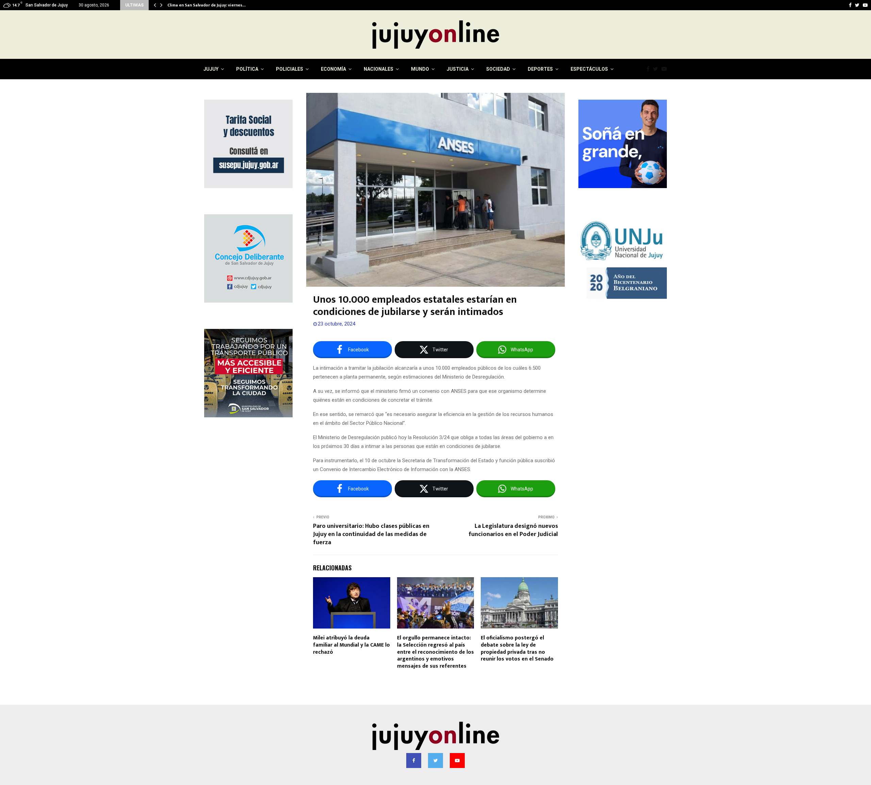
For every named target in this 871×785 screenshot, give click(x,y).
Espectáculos (589, 69)
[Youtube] (665, 69)
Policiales (289, 69)
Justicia (458, 69)
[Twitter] (657, 69)
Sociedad (498, 69)
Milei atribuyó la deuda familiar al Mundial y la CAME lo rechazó (351, 645)
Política (247, 69)
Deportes (540, 69)
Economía (333, 69)
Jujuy (210, 69)
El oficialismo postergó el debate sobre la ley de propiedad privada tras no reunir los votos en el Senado (517, 648)
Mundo (420, 69)
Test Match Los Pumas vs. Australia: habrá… (209, 5)
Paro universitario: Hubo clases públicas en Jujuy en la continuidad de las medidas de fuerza (371, 534)
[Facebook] (649, 69)
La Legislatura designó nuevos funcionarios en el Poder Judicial (513, 530)
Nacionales (378, 69)
